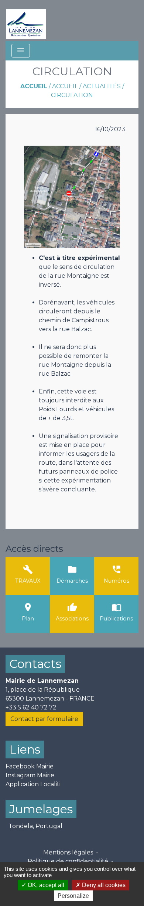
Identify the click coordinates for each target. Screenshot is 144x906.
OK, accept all (45, 885)
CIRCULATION (72, 95)
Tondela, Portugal (35, 826)
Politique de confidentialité (68, 861)
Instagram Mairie (30, 775)
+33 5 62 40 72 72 (31, 707)
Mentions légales (68, 852)
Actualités (102, 86)
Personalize (73, 896)
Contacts (35, 663)
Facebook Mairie (30, 766)
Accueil (33, 86)
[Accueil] (26, 20)
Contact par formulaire (44, 718)
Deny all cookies (103, 885)
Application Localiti (33, 784)
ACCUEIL (65, 86)
